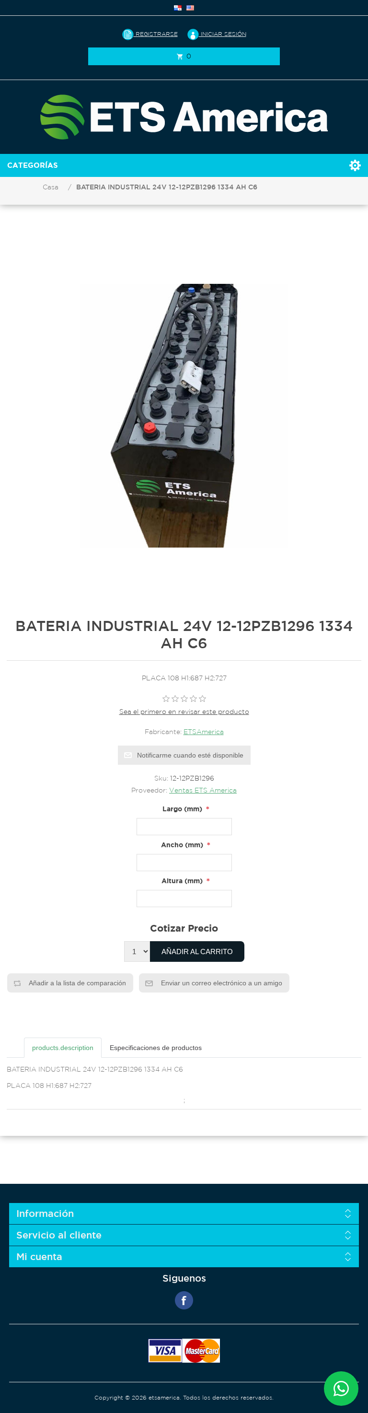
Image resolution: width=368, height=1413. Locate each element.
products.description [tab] (62, 1047)
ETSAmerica (204, 732)
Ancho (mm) (182, 845)
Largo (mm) (182, 809)
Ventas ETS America (203, 790)
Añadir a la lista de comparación (76, 983)
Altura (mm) (182, 880)
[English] (190, 7)
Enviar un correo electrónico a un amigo (220, 983)
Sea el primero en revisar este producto (184, 711)
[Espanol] (178, 7)
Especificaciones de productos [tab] (156, 1047)
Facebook (184, 1300)
